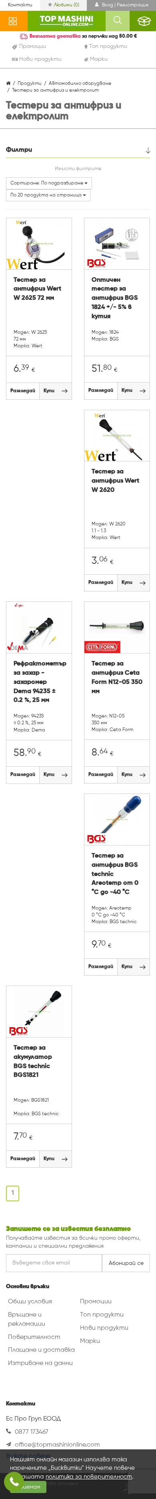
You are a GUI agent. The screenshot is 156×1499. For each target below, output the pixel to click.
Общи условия (30, 1302)
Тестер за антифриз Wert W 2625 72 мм (37, 289)
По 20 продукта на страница (46, 195)
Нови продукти (104, 1328)
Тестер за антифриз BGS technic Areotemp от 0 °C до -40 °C (115, 874)
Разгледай (22, 391)
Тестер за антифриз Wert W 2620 (115, 481)
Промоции (96, 1302)
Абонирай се (126, 1263)
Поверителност (34, 1337)
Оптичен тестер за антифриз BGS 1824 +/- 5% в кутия (115, 298)
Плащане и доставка (41, 1350)
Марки (90, 1341)
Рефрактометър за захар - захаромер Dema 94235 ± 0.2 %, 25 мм (39, 682)
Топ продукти (102, 1315)
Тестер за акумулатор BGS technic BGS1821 (33, 1062)
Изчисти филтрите (78, 168)
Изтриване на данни (40, 1363)
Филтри (19, 150)
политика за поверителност (89, 1477)
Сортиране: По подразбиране (47, 183)
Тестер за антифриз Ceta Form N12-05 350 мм (117, 678)
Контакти (20, 5)
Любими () (66, 5)
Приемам (28, 1487)
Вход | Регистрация (124, 5)
